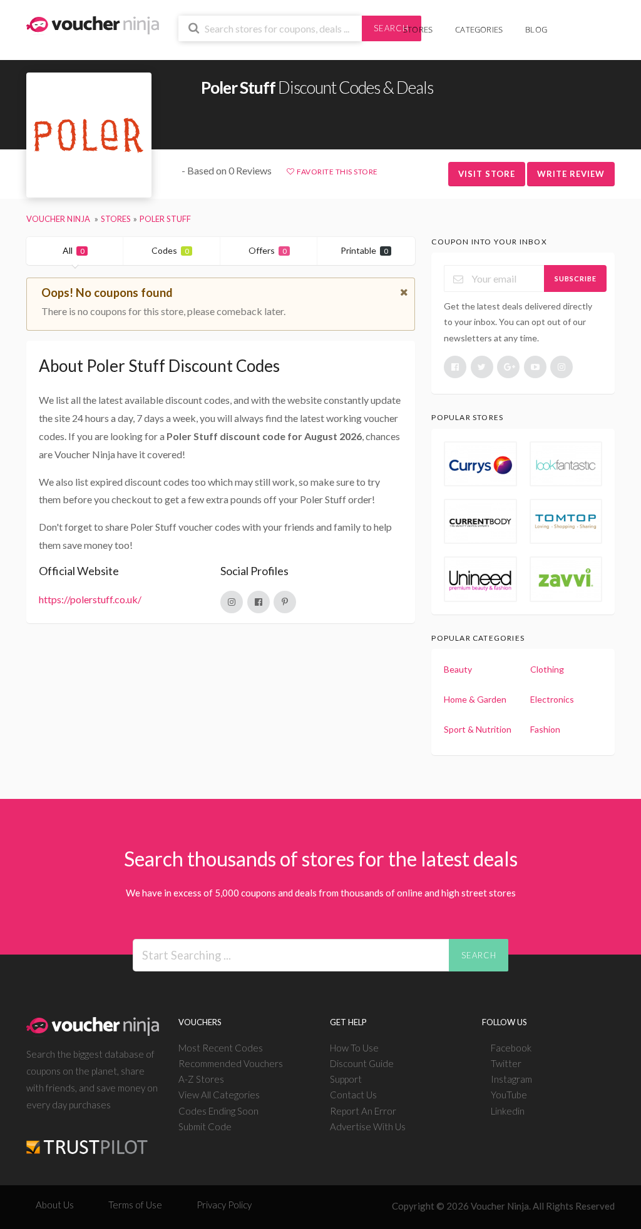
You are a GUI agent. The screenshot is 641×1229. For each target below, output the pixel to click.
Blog (536, 29)
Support (346, 1079)
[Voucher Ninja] (92, 24)
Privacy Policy (224, 1204)
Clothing (547, 669)
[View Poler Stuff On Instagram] (231, 602)
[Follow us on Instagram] (561, 367)
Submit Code (205, 1126)
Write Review (571, 174)
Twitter (506, 1063)
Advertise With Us (368, 1126)
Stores (418, 29)
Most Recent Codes (220, 1047)
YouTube (509, 1094)
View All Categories (219, 1094)
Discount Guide (362, 1063)
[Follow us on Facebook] (455, 367)
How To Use (354, 1047)
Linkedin (508, 1110)
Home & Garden (475, 699)
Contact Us (353, 1094)
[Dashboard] (589, 22)
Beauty (458, 669)
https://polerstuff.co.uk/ (90, 599)
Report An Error (363, 1110)
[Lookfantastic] (566, 463)
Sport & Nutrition (477, 729)
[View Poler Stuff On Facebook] (258, 602)
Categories (479, 29)
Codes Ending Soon (218, 1110)
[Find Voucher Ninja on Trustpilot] (87, 1136)
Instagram (511, 1079)
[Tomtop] (566, 521)
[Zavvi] (566, 578)
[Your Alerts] (569, 22)
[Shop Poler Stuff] (88, 135)
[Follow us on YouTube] (535, 367)
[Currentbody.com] (480, 521)
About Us (55, 1204)
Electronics (552, 699)
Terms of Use (135, 1204)
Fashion (545, 729)
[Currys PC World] (480, 463)
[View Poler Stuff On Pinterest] (285, 602)
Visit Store (486, 174)
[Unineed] (480, 578)
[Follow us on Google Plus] (508, 367)
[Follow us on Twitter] (482, 367)
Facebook (511, 1047)
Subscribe (576, 278)
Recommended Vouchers (230, 1063)
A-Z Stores (201, 1079)
